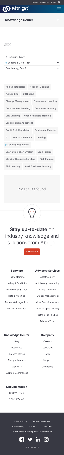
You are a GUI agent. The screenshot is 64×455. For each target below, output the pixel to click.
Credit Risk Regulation (18, 130)
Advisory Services (47, 270)
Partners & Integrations (16, 302)
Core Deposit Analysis (47, 302)
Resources (16, 347)
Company (47, 335)
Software (17, 270)
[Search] (59, 2)
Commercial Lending (45, 101)
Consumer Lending (45, 108)
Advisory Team (47, 321)
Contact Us (44, 2)
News (47, 354)
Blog (16, 341)
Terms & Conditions (41, 421)
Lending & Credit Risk (17, 283)
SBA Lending (13, 166)
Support (47, 360)
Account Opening (39, 86)
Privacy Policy (20, 421)
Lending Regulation (18, 144)
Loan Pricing (45, 152)
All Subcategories (15, 86)
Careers (35, 2)
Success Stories (17, 354)
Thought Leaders (16, 360)
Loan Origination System (19, 152)
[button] (32, 431)
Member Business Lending (20, 159)
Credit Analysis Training (37, 115)
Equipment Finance (45, 130)
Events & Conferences (17, 373)
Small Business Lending (37, 166)
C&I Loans (28, 94)
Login (53, 2)
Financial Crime (17, 277)
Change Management (18, 101)
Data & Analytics (16, 295)
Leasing (41, 137)
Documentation (16, 386)
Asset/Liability (47, 277)
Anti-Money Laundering (47, 283)
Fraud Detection (47, 289)
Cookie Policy (18, 426)
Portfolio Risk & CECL (17, 289)
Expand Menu (58, 20)
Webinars (17, 366)
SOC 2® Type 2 (16, 399)
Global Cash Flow (23, 137)
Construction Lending (18, 108)
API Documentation (16, 308)
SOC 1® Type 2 (16, 393)
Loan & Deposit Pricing (47, 308)
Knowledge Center (19, 20)
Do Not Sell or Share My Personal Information (32, 431)
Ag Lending (12, 94)
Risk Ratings (47, 159)
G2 (7, 137)
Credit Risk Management (19, 122)
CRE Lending (13, 115)
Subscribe (32, 251)
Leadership (47, 347)
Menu (59, 8)
